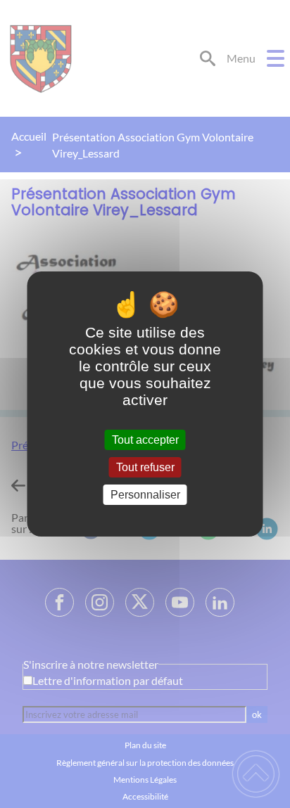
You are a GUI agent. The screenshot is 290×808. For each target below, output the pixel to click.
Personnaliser (145, 495)
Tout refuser (145, 467)
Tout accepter (145, 440)
